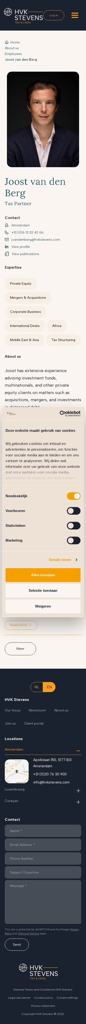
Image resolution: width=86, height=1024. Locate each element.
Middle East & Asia (24, 340)
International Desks (25, 326)
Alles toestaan (43, 575)
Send (17, 945)
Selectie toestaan (43, 590)
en (49, 687)
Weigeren (43, 606)
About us (12, 48)
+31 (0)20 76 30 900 (50, 774)
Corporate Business (25, 312)
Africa (56, 326)
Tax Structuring (63, 340)
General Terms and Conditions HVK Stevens (43, 989)
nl (36, 687)
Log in (54, 15)
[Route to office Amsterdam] (17, 771)
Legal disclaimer (19, 997)
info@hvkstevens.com (51, 782)
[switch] (74, 511)
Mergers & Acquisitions (28, 298)
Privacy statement (43, 1006)
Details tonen (60, 560)
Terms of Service (28, 933)
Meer (20, 649)
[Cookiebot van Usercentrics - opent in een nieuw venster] (61, 414)
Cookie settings (67, 997)
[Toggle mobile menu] (75, 15)
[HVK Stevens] (23, 16)
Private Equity (20, 284)
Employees (13, 54)
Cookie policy (43, 997)
